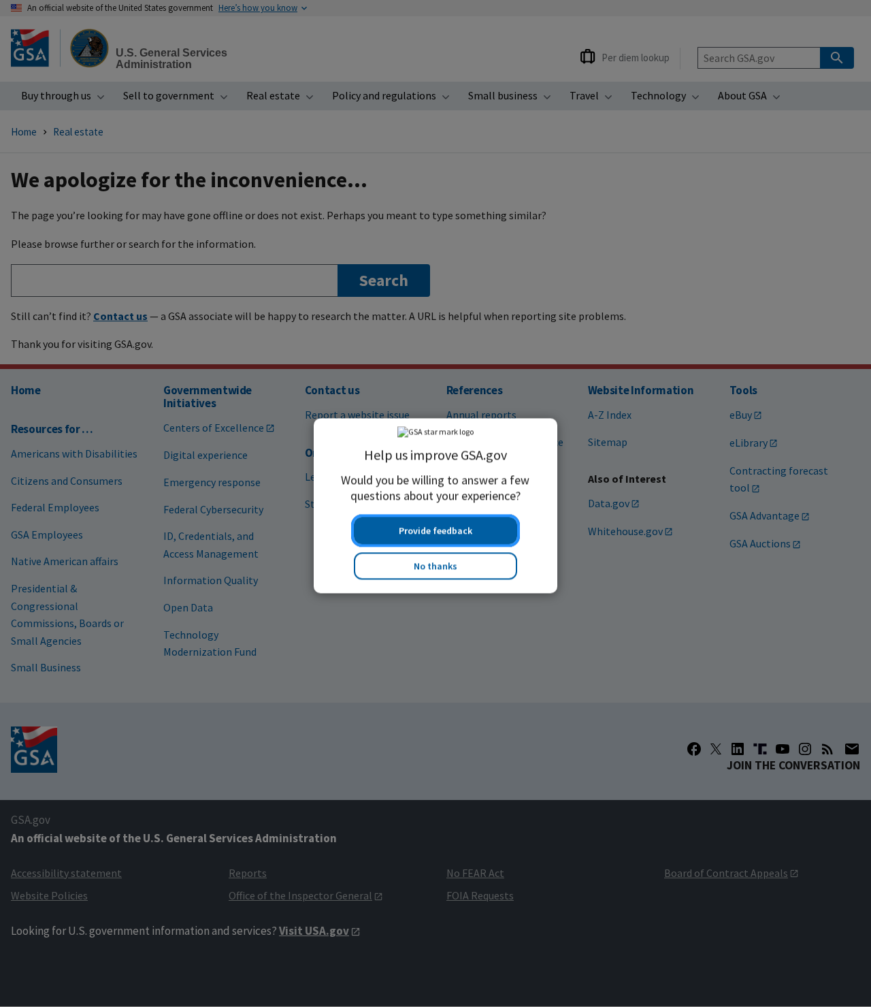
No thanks (435, 564)
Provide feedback (435, 528)
